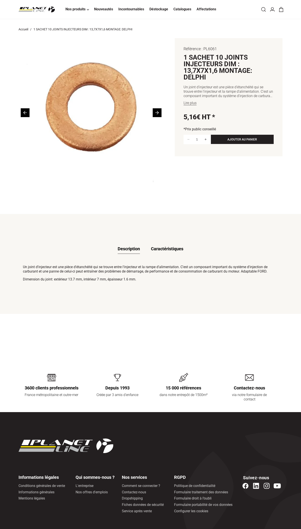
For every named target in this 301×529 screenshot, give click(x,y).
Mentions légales (32, 498)
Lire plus (190, 103)
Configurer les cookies (191, 511)
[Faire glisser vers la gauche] (25, 112)
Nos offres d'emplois (92, 492)
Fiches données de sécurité (143, 505)
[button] (77, 9)
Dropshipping (132, 498)
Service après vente (137, 511)
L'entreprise (84, 486)
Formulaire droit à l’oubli (193, 498)
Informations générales (36, 492)
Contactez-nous (134, 492)
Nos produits (75, 9)
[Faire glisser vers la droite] (157, 112)
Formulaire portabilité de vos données (203, 505)
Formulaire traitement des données (201, 492)
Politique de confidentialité (194, 486)
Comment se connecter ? (141, 486)
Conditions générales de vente (42, 486)
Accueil (23, 29)
